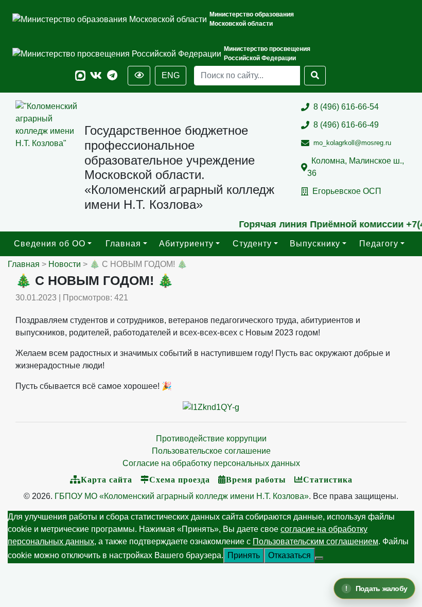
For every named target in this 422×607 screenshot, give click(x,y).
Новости (64, 264)
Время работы (256, 479)
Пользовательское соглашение (211, 451)
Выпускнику (315, 243)
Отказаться (289, 555)
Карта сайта (106, 479)
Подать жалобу (382, 588)
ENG (171, 75)
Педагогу (378, 243)
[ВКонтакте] (96, 75)
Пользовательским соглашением (315, 541)
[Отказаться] (319, 558)
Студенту (252, 243)
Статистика (328, 479)
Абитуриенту (186, 243)
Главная (123, 243)
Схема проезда (179, 479)
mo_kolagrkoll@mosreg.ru (352, 143)
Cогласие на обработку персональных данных (211, 463)
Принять (243, 555)
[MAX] (80, 75)
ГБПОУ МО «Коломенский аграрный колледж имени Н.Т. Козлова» (182, 496)
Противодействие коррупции (211, 438)
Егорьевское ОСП (346, 191)
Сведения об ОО (49, 243)
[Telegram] (112, 75)
